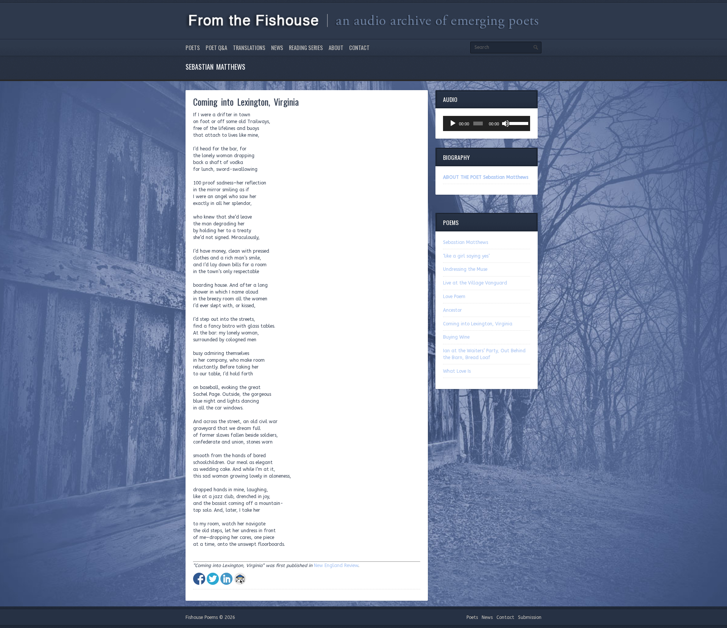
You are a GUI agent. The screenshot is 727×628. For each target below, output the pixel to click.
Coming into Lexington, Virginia (477, 323)
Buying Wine (456, 337)
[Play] (453, 123)
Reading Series (306, 48)
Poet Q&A (216, 48)
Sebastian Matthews (465, 242)
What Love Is (457, 371)
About (336, 48)
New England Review (336, 565)
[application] (486, 123)
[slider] (517, 123)
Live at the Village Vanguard (475, 283)
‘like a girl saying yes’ (466, 256)
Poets (193, 48)
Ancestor (452, 310)
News (277, 48)
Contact (359, 48)
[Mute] (505, 123)
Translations (249, 48)
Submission (529, 617)
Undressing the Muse (465, 269)
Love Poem (454, 296)
